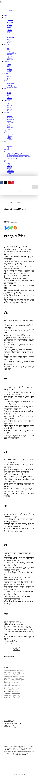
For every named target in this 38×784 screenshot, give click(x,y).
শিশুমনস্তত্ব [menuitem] (10, 127)
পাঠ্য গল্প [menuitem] (9, 138)
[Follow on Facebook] (1, 182)
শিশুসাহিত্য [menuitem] (6, 112)
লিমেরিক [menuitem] (9, 42)
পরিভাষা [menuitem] (9, 110)
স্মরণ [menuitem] (8, 163)
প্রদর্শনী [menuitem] (9, 173)
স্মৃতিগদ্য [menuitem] (9, 58)
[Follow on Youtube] (9, 182)
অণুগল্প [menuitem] (9, 49)
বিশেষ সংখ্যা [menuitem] (7, 149)
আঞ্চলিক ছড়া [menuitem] (10, 41)
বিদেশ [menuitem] (8, 78)
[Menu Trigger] (0, 1)
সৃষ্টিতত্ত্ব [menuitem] (9, 107)
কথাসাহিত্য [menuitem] (6, 44)
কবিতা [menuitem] (5, 17)
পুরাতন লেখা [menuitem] (10, 134)
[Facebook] (5, 228)
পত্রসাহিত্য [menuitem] (10, 59)
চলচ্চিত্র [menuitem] (9, 92)
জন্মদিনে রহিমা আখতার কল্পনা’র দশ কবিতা (13, 678)
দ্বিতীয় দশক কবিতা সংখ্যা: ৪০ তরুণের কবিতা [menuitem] (17, 155)
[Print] (15, 228)
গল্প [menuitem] (8, 48)
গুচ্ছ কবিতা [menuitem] (9, 24)
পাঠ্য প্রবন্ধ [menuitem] (10, 139)
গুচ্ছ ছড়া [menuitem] (9, 39)
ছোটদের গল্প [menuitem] (10, 117)
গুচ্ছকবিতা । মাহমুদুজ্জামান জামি (11, 695)
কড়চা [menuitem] (5, 160)
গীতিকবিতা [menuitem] (9, 31)
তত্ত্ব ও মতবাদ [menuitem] (7, 100)
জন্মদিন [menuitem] (9, 165)
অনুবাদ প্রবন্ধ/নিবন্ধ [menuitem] (12, 87)
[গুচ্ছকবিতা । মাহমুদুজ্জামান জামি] (12, 694)
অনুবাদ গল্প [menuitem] (9, 85)
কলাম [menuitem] (8, 68)
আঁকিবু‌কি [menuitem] (9, 129)
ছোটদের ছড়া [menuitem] (10, 116)
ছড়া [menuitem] (5, 34)
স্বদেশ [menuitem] (9, 76)
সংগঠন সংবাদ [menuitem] (10, 170)
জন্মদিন (23, 674)
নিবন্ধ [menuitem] (8, 66)
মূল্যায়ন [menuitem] (9, 71)
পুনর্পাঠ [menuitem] (5, 131)
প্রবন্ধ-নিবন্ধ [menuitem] (7, 61)
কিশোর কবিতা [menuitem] (10, 37)
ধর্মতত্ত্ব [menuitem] (9, 104)
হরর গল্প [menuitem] (9, 121)
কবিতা (13, 674)
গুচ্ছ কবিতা (18, 674)
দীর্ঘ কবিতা (14, 222)
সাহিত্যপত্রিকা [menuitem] (10, 148)
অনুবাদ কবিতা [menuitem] (10, 83)
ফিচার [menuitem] (8, 126)
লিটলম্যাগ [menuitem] (9, 146)
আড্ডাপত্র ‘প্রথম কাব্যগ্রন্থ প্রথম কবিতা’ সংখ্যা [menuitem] (19, 156)
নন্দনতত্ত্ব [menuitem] (9, 109)
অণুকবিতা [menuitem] (9, 26)
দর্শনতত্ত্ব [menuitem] (9, 105)
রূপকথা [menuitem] (9, 124)
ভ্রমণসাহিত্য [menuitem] (10, 56)
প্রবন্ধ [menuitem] (9, 65)
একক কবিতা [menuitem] (10, 21)
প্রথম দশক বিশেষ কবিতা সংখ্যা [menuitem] (14, 153)
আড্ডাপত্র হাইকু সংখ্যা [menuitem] (12, 158)
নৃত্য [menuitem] (8, 97)
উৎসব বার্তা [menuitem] (9, 168)
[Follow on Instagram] (12, 182)
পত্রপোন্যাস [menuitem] (10, 54)
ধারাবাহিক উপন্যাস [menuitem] (11, 53)
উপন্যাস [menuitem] (9, 51)
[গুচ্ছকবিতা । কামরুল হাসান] (11, 682)
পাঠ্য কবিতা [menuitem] (10, 136)
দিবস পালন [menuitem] (9, 167)
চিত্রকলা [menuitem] (9, 99)
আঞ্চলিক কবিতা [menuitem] (10, 29)
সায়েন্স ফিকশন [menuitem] (10, 122)
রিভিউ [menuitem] (5, 141)
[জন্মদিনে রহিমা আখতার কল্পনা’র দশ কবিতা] (14, 676)
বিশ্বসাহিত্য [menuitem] (6, 80)
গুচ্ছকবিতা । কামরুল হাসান (10, 684)
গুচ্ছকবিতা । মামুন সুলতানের (10, 689)
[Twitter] (8, 228)
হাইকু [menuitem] (8, 32)
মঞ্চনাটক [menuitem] (9, 94)
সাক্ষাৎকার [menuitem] (6, 73)
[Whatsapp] (11, 228)
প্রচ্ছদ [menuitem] (5, 15)
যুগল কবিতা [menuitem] (10, 22)
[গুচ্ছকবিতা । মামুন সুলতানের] (11, 688)
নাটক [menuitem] (8, 95)
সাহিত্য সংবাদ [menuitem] (10, 172)
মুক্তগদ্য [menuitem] (9, 70)
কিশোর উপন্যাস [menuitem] (11, 119)
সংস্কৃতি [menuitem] (6, 88)
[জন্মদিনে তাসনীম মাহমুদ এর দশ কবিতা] (13, 671)
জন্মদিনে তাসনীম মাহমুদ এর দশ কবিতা (12, 672)
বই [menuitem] (8, 144)
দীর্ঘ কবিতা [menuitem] (9, 27)
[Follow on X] (5, 182)
